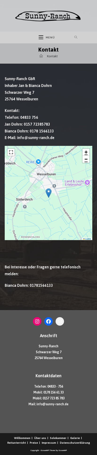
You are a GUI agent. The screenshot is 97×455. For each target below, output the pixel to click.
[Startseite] (41, 56)
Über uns (40, 438)
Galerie (75, 438)
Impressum (49, 442)
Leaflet (88, 239)
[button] (49, 193)
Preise (34, 442)
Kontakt (52, 56)
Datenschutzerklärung (75, 442)
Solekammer (58, 438)
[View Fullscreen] (11, 152)
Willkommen (22, 438)
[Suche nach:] (66, 37)
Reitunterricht (16, 442)
